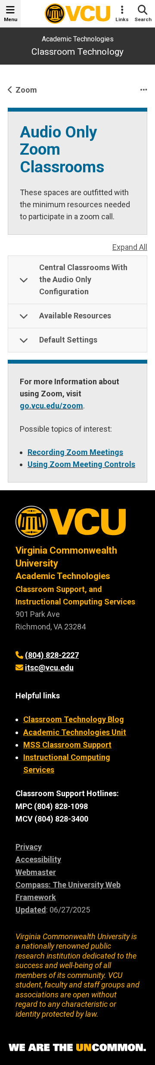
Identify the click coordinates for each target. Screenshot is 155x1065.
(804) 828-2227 (52, 655)
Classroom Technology (77, 52)
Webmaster (36, 872)
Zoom (26, 89)
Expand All (129, 247)
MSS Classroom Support (67, 744)
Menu (10, 19)
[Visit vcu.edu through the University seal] (78, 525)
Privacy (29, 846)
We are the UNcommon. (77, 1048)
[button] (77, 280)
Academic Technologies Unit (74, 732)
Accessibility (38, 859)
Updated (31, 909)
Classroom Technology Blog (73, 719)
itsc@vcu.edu (49, 667)
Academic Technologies (78, 39)
